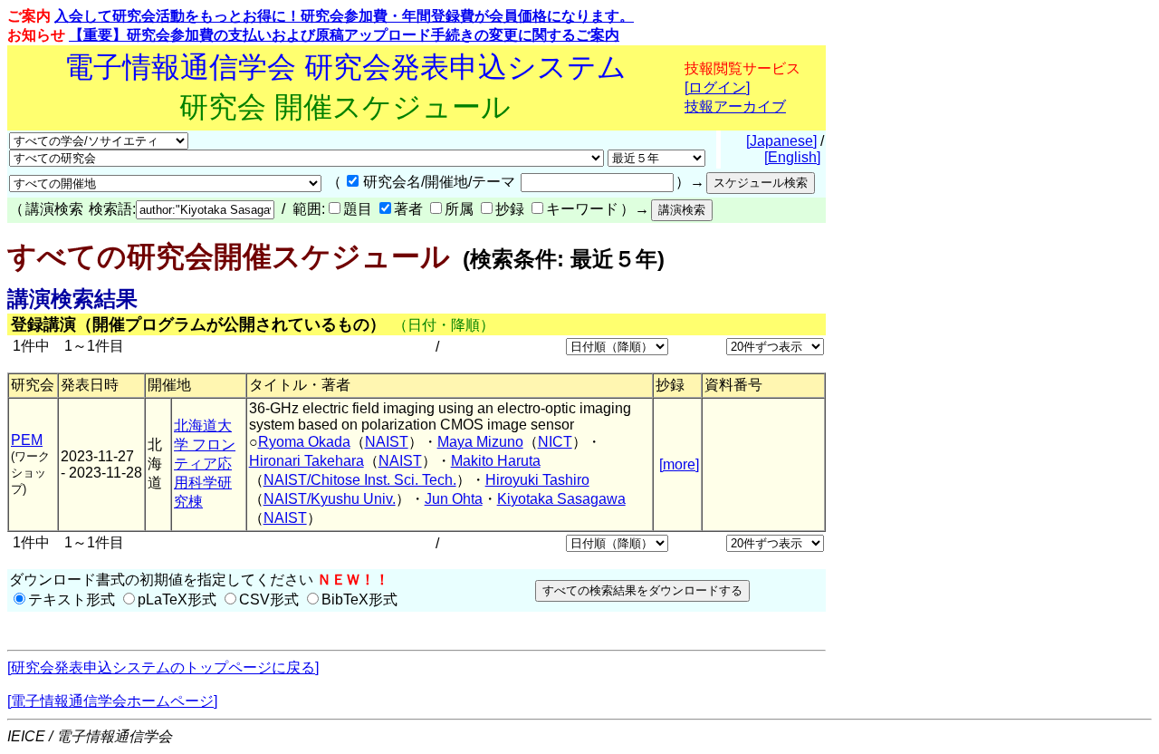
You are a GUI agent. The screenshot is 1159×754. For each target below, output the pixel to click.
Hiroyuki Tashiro (537, 480)
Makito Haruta (496, 461)
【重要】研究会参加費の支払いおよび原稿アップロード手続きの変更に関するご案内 (344, 35)
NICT (555, 442)
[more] (679, 464)
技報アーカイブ (735, 106)
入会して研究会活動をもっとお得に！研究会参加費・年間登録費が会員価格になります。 (344, 16)
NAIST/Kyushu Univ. (329, 499)
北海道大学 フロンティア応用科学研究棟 (204, 463)
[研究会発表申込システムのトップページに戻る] (163, 667)
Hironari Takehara (306, 461)
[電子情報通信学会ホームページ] (112, 701)
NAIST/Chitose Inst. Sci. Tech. (359, 480)
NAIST (386, 442)
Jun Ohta (454, 499)
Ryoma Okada (304, 442)
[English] (792, 157)
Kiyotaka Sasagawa (561, 499)
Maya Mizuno (480, 442)
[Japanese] (781, 141)
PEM (27, 440)
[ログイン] (717, 87)
